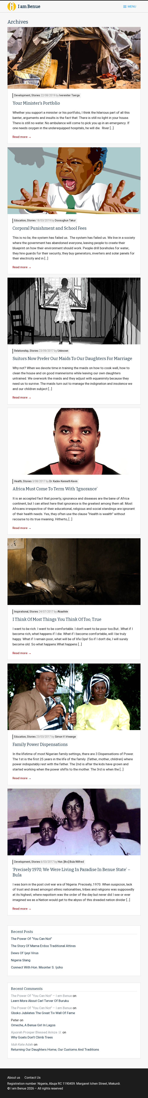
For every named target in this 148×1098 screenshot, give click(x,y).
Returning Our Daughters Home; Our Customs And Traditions (55, 1049)
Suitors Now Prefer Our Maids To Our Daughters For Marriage (72, 358)
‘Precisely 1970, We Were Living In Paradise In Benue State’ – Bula (71, 872)
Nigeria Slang (20, 960)
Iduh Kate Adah (22, 1044)
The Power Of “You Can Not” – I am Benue (41, 995)
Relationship (21, 351)
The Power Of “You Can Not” (31, 939)
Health (18, 481)
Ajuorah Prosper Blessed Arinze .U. (36, 1032)
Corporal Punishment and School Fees (50, 228)
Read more (22, 137)
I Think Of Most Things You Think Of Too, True (57, 619)
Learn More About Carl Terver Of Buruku (40, 1000)
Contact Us (32, 1077)
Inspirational (21, 612)
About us (13, 1077)
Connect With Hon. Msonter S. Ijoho (37, 967)
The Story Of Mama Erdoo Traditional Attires (43, 946)
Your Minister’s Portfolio (36, 103)
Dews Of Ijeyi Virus (25, 953)
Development (22, 95)
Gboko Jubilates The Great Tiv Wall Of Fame (43, 1013)
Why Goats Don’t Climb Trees (32, 1037)
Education (20, 221)
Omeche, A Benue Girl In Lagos (33, 1025)
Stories (35, 95)
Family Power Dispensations (40, 744)
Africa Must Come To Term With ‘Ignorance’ (55, 488)
